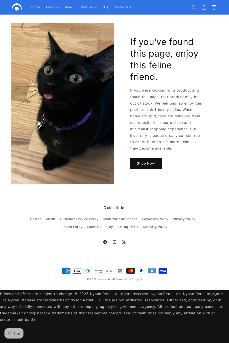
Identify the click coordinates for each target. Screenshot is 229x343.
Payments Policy (155, 219)
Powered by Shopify (129, 279)
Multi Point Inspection (120, 219)
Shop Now (146, 163)
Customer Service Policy (79, 219)
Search (35, 219)
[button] (52, 7)
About (50, 219)
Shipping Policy (155, 227)
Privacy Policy (184, 219)
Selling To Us (128, 227)
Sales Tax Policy (100, 227)
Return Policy (72, 227)
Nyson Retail (106, 279)
